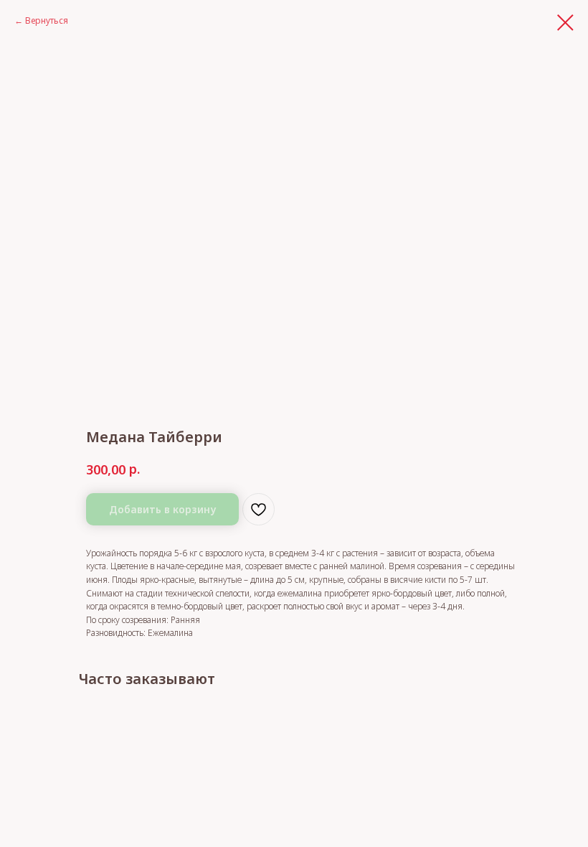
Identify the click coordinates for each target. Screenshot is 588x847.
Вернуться (46, 20)
